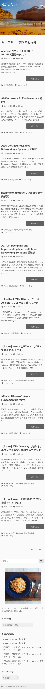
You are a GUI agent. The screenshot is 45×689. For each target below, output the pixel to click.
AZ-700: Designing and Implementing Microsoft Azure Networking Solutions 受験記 (19, 249)
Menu (41, 5)
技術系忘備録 (9, 85)
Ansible (6, 333)
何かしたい (9, 4)
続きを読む (35, 79)
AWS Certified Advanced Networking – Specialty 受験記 (19, 147)
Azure (6, 132)
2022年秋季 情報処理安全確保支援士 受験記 (21, 194)
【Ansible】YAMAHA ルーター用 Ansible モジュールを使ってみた (20, 300)
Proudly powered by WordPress (13, 686)
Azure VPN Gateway (16, 380)
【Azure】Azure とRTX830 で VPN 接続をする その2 (21, 500)
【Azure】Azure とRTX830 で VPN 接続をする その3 (21, 348)
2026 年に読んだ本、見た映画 (14, 639)
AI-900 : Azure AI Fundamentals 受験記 (21, 99)
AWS (5, 179)
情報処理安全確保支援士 (13, 229)
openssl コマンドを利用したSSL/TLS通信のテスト (17, 52)
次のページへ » (36, 549)
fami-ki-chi (19, 58)
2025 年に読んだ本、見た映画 (14, 643)
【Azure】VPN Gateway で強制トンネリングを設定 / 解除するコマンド (21, 448)
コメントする (22, 85)
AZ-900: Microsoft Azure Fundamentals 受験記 (15, 398)
